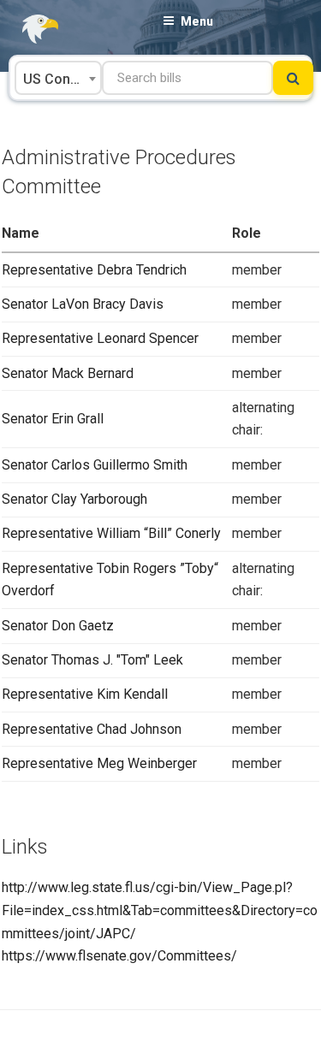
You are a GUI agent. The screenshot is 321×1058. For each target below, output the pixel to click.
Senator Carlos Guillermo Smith (94, 465)
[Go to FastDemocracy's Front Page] (30, 29)
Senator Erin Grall (53, 419)
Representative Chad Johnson (91, 729)
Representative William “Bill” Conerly (111, 533)
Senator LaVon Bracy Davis (82, 304)
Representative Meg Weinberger (99, 763)
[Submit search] (293, 78)
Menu (197, 21)
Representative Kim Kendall (85, 694)
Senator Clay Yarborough (74, 499)
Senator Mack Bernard (68, 373)
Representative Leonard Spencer (100, 338)
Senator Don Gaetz (58, 626)
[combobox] (58, 78)
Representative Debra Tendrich (94, 270)
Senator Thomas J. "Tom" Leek (92, 660)
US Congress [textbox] (61, 79)
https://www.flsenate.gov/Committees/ (119, 956)
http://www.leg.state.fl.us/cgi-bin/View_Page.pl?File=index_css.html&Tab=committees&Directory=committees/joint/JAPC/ (160, 910)
